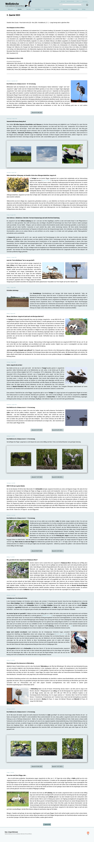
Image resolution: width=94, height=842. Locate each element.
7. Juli (70, 626)
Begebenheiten (75, 9)
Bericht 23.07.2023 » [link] (57, 551)
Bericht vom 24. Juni (61, 634)
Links (78, 1)
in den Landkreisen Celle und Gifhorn (15, 6)
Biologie (83, 9)
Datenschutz (85, 1)
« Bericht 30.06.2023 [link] (36, 766)
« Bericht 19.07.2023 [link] (36, 477)
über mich (63, 1)
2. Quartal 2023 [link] (47, 824)
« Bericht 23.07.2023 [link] (36, 430)
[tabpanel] (47, 16)
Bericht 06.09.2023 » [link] (57, 430)
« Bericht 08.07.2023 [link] (36, 551)
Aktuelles (20, 9)
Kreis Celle (29, 9)
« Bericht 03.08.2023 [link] (36, 112)
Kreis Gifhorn (38, 9)
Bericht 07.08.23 (46, 180)
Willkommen (10, 9)
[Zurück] (7, 154)
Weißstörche (12, 3)
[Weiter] (86, 154)
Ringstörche (65, 9)
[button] (87, 4)
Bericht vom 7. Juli (47, 615)
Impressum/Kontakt (71, 1)
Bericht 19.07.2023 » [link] (57, 766)
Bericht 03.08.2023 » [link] (57, 477)
